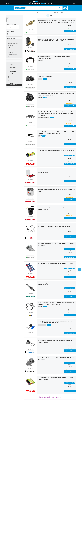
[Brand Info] (30, 51)
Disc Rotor (46, 397)
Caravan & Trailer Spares (13, 43)
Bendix (11, 77)
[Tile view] (51, 15)
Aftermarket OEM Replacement (14, 70)
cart (74, 3)
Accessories (10, 40)
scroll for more (14, 84)
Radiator (52, 397)
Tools (9, 50)
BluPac (11, 83)
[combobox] (12, 20)
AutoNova (12, 73)
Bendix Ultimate (13, 80)
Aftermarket (13, 67)
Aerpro (11, 64)
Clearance (10, 56)
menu (7, 3)
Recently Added (12, 33)
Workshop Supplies (12, 54)
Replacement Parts (12, 47)
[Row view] (47, 15)
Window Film (10, 52)
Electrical (10, 45)
